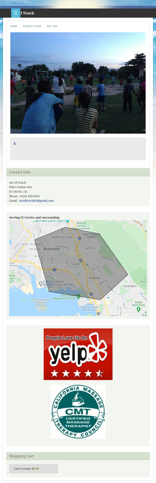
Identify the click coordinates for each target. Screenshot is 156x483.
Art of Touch (22, 13)
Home (13, 26)
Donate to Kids (32, 26)
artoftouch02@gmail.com (36, 201)
